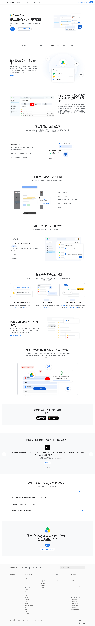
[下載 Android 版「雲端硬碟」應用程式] (53, 418)
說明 (41, 620)
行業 (27, 2)
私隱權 (19, 620)
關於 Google (29, 620)
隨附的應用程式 (14, 574)
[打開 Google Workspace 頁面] (8, 2)
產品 (23, 2)
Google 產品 (36, 620)
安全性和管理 (28, 574)
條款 (23, 620)
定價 (35, 2)
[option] (26, 46)
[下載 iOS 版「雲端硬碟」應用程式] (41, 418)
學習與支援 (73, 574)
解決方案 (18, 2)
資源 (39, 2)
